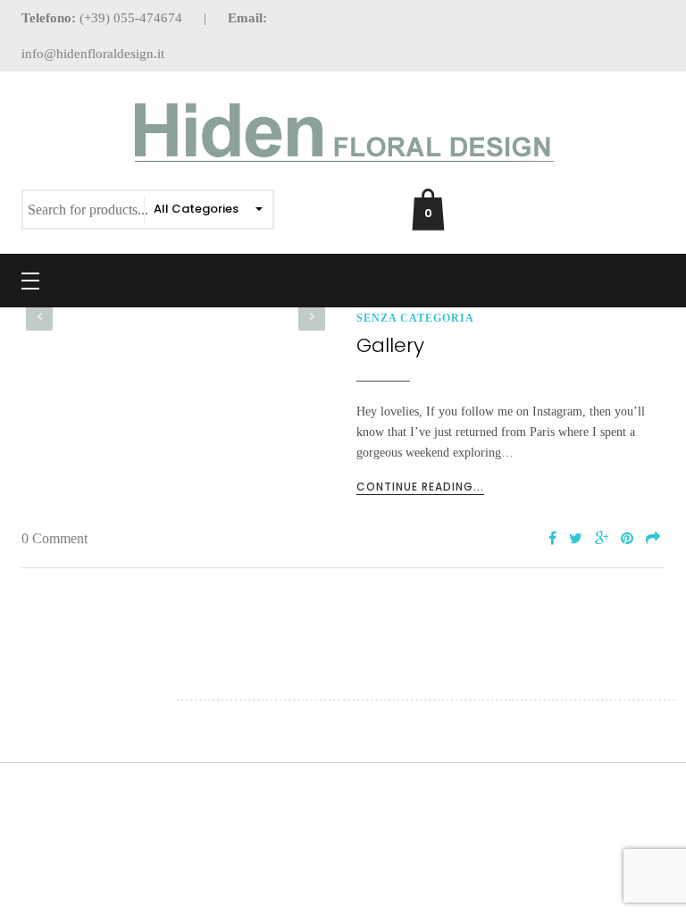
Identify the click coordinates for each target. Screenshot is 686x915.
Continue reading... (420, 486)
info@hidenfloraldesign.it (92, 53)
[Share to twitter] (576, 539)
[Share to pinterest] (627, 539)
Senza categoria (415, 318)
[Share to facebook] (552, 539)
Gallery (390, 345)
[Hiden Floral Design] (343, 133)
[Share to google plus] (601, 539)
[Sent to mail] (653, 539)
